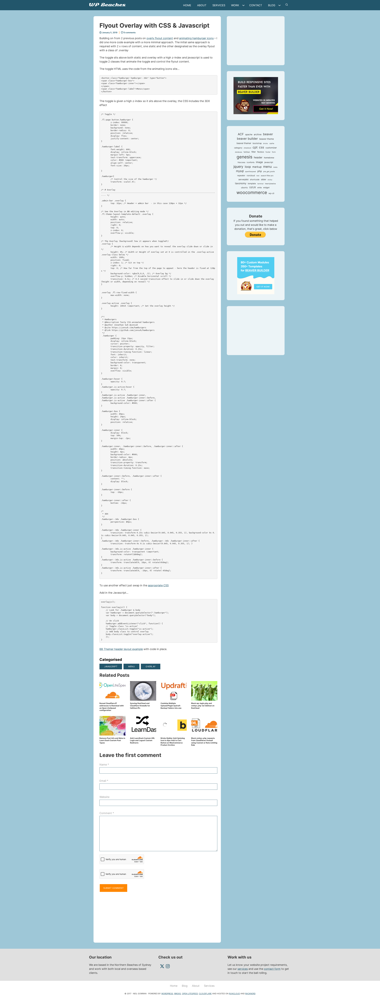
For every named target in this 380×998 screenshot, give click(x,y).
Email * (103, 780)
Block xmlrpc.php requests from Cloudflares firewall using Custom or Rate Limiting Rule (204, 741)
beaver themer (244, 143)
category (238, 148)
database (238, 152)
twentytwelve (270, 184)
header (258, 157)
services (243, 968)
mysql (240, 171)
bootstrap (257, 143)
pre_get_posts (269, 171)
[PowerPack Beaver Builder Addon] (255, 275)
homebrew (269, 157)
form (274, 152)
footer (268, 152)
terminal (260, 184)
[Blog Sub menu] (280, 5)
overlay (151, 666)
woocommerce (251, 192)
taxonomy (240, 183)
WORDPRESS (167, 993)
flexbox (260, 152)
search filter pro (267, 176)
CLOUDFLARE (205, 993)
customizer (271, 147)
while (259, 187)
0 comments (129, 32)
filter (253, 152)
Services (218, 5)
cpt (255, 147)
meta (275, 167)
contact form (272, 968)
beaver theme (266, 138)
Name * (104, 764)
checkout (247, 148)
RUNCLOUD (234, 993)
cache (271, 143)
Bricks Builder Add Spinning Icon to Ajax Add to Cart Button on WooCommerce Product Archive (173, 741)
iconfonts (250, 162)
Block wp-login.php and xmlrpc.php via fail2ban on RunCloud (202, 705)
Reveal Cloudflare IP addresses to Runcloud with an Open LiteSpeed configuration (111, 706)
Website (104, 796)
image (259, 162)
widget (266, 187)
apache (248, 134)
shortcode (254, 179)
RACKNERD (250, 993)
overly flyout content (160, 38)
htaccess (241, 162)
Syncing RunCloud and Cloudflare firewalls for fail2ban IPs (140, 705)
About (201, 5)
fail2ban (247, 152)
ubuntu (244, 187)
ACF (241, 134)
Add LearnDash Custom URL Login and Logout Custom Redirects (142, 740)
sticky (270, 180)
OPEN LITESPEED (190, 993)
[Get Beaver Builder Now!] (255, 95)
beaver (268, 134)
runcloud (251, 175)
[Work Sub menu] (244, 5)
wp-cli (271, 193)
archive (258, 134)
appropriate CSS (158, 585)
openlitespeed (250, 171)
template (252, 183)
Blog (271, 5)
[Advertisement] (158, 916)
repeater (241, 175)
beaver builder (247, 138)
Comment (106, 813)
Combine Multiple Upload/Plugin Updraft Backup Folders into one (171, 705)
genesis (244, 156)
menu (131, 666)
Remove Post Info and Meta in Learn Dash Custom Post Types (112, 740)
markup (257, 166)
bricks (265, 143)
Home (187, 5)
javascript (110, 666)
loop (248, 166)
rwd (257, 176)
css (261, 147)
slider (263, 179)
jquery (238, 166)
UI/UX (252, 187)
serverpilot (243, 179)
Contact (255, 5)
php (259, 171)
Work (235, 5)
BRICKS (177, 993)
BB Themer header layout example (121, 649)
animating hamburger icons (196, 38)
